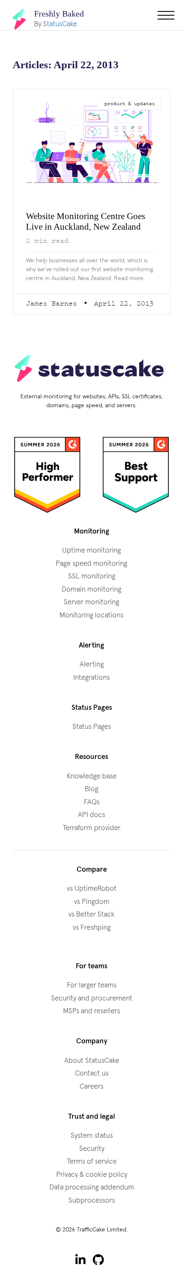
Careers (91, 1097)
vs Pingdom (91, 912)
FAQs (92, 813)
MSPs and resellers (91, 1022)
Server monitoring (91, 613)
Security (91, 1159)
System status (92, 1146)
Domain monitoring (91, 600)
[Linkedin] (80, 1270)
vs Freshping (92, 938)
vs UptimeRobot (92, 899)
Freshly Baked (60, 13)
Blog (91, 799)
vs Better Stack (91, 925)
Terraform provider (91, 838)
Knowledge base (92, 787)
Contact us (92, 1084)
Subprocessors (92, 1211)
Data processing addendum (91, 1198)
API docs (91, 825)
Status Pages (91, 737)
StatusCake (60, 24)
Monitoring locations (91, 626)
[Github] (99, 1270)
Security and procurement (91, 1009)
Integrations (91, 688)
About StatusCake (91, 1071)
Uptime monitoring (91, 561)
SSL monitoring (91, 587)
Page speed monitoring (91, 574)
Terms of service (92, 1172)
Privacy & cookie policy (91, 1185)
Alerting (92, 675)
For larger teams (92, 996)
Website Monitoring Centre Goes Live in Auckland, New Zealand (81, 227)
